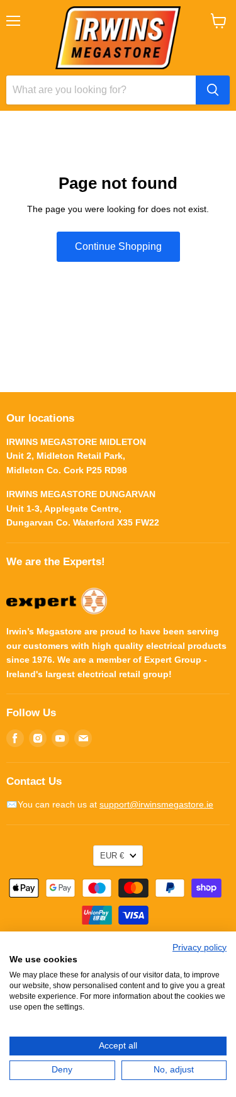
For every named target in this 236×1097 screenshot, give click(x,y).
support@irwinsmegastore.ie (156, 804)
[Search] (213, 90)
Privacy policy (199, 947)
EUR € (112, 855)
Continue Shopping (118, 246)
